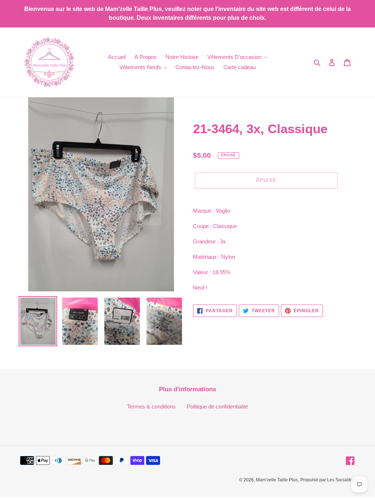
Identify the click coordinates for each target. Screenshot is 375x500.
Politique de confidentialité (217, 406)
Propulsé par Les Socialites (327, 479)
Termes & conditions (151, 406)
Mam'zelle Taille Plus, (277, 479)
